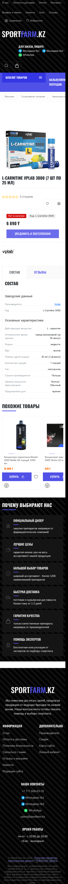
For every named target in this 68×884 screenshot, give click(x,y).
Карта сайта (47, 745)
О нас (5, 2)
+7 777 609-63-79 (33, 791)
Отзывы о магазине (15, 758)
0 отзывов (26, 196)
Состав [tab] (14, 272)
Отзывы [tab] (40, 272)
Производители (49, 733)
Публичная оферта (47, 860)
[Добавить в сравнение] (59, 203)
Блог (42, 12)
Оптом (42, 2)
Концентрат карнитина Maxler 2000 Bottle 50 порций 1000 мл (21, 460)
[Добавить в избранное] (47, 203)
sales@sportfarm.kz (33, 816)
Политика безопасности (18, 745)
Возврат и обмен (11, 12)
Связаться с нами (14, 752)
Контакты (56, 2)
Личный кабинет (49, 752)
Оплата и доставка (24, 2)
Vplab (57, 304)
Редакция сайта (13, 771)
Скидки (43, 739)
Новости (30, 12)
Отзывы (53, 12)
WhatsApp (28, 54)
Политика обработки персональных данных (32, 859)
